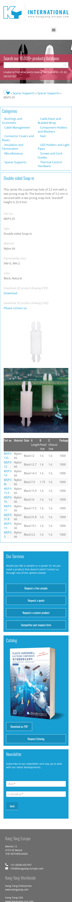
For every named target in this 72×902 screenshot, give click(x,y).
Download (10, 293)
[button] (54, 30)
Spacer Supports (24, 93)
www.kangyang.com (16, 889)
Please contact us (15, 308)
